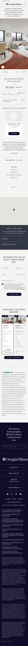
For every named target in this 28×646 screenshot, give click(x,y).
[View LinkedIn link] (20, 494)
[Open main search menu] (25, 4)
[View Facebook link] (7, 494)
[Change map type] (25, 211)
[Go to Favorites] (25, 1)
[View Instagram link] (16, 494)
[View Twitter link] (12, 494)
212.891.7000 (22, 569)
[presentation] (14, 43)
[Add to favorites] (12, 325)
